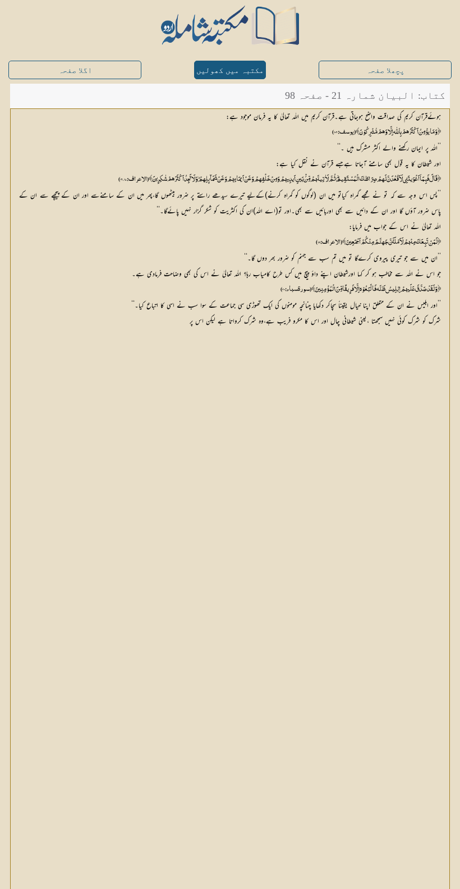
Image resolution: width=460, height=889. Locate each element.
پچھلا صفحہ (385, 70)
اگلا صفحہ (75, 70)
